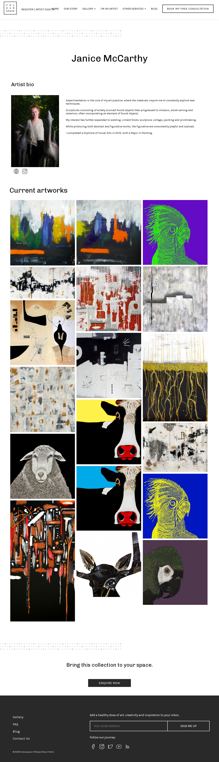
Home (55, 8)
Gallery (87, 8)
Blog (154, 8)
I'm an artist (109, 8)
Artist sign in (45, 9)
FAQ (15, 724)
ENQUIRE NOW (109, 683)
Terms (51, 752)
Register (27, 9)
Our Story (71, 8)
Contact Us (21, 738)
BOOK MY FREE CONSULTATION (188, 8)
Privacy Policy (40, 752)
